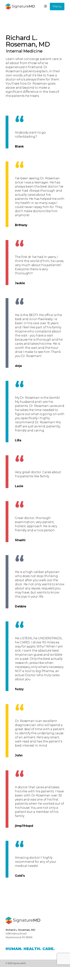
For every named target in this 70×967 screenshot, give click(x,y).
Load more (18, 892)
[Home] (23, 920)
